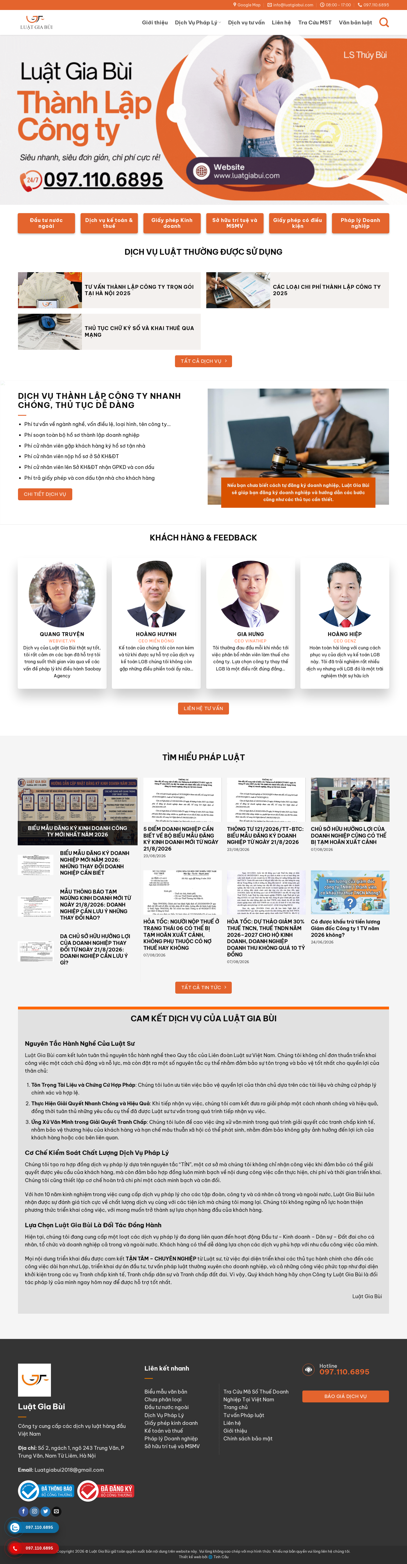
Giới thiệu (155, 22)
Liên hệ (281, 22)
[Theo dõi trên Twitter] (45, 1512)
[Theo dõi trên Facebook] (24, 1512)
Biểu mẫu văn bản (166, 1392)
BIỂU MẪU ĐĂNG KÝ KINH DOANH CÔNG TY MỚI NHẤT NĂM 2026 (77, 831)
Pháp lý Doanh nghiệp (171, 1438)
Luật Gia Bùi (40, 1055)
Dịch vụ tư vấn (246, 22)
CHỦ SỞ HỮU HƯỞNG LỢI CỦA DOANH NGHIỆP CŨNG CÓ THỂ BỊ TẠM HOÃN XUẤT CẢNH (349, 835)
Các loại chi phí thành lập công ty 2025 (327, 290)
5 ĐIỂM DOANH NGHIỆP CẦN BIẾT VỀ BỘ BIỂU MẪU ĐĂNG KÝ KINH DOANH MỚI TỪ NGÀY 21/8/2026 (180, 839)
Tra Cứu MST (315, 22)
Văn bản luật (355, 22)
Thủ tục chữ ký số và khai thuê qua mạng (139, 331)
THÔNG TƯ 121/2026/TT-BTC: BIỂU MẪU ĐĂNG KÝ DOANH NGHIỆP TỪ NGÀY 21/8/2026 (265, 835)
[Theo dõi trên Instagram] (34, 1512)
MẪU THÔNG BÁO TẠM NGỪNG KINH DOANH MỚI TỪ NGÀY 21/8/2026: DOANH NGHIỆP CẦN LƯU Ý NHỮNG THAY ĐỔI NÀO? (95, 905)
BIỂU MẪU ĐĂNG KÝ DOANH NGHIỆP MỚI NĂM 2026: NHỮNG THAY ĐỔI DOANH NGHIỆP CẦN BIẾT (94, 863)
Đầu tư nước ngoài (167, 1407)
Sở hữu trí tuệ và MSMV (172, 1446)
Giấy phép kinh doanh (171, 1423)
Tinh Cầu (220, 1557)
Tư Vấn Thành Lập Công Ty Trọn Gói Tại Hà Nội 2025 (139, 290)
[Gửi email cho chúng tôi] (56, 1512)
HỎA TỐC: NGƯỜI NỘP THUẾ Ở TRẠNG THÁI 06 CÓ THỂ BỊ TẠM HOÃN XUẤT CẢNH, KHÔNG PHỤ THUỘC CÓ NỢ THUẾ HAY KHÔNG (181, 935)
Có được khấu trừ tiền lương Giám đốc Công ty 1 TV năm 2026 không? (345, 928)
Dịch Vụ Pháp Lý (196, 22)
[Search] (384, 22)
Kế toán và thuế (164, 1431)
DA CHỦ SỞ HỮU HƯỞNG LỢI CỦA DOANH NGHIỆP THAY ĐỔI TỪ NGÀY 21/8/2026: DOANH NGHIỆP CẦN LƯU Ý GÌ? (95, 949)
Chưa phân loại (163, 1399)
